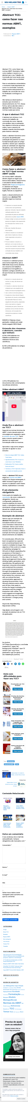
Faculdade (16, 991)
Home (3, 6)
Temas (6, 1011)
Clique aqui (17, 689)
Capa (16, 986)
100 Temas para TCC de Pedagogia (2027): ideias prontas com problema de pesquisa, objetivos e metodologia (13, 956)
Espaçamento (7, 991)
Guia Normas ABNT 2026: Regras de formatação (7, 825)
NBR (15, 1000)
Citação (20, 986)
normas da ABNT (15, 477)
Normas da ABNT (9, 764)
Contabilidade (11, 987)
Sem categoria (7, 939)
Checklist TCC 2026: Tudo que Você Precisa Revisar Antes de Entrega (12, 967)
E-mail (5, 875)
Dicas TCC (6, 932)
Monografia (8, 1000)
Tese (11, 1012)
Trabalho (5, 946)
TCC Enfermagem (18, 1009)
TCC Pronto (6, 941)
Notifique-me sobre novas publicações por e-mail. (11, 913)
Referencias (15, 1006)
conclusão (6, 497)
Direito (19, 987)
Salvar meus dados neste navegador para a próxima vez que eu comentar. (12, 894)
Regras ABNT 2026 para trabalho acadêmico (20, 825)
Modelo (12, 997)
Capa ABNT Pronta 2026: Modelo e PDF (20, 807)
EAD (11, 989)
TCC (17, 764)
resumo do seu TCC (11, 436)
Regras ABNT (11, 6)
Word (21, 1012)
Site (3, 883)
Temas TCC (6, 944)
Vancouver (17, 1012)
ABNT (4, 985)
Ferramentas (5, 994)
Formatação (11, 761)
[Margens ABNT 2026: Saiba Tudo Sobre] (7, 800)
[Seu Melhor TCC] (14, 2)
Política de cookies (14, 1095)
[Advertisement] (14, 53)
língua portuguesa (18, 184)
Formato (22, 994)
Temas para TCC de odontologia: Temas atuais (11, 784)
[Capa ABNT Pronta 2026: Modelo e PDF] (20, 800)
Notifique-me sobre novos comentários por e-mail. (11, 904)
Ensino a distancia (21, 989)
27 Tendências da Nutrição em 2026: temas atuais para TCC (12, 960)
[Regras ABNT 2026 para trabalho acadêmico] (20, 818)
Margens (5, 997)
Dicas (15, 987)
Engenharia (14, 989)
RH (8, 1009)
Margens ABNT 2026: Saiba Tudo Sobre (6, 807)
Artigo (5, 929)
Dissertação (6, 989)
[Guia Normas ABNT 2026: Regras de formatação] (7, 818)
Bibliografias (10, 986)
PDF (22, 1003)
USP (14, 1012)
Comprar (5, 987)
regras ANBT (20, 216)
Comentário (6, 845)
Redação (5, 934)
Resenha (5, 1009)
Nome (5, 867)
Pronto (5, 1006)
